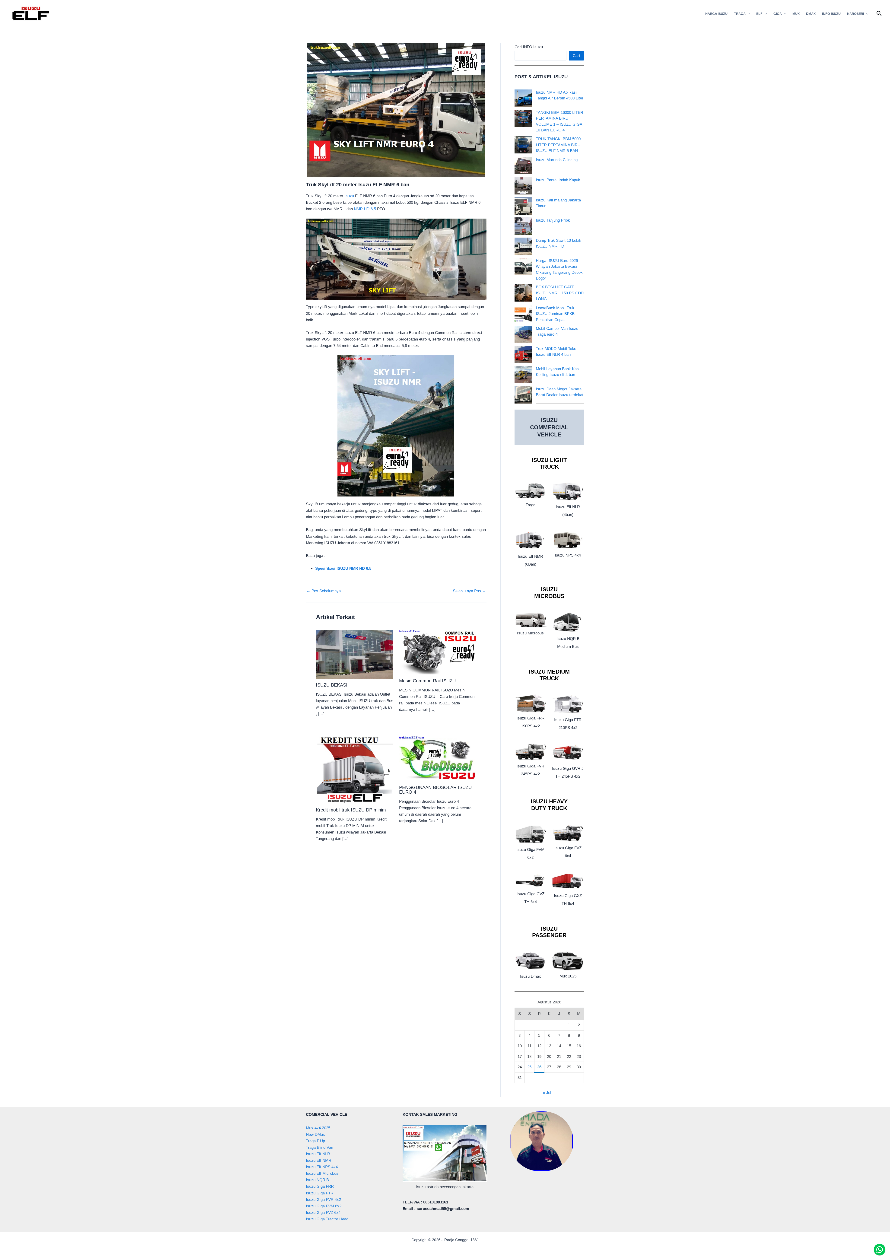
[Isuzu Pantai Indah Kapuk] (523, 185)
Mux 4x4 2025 (318, 1128)
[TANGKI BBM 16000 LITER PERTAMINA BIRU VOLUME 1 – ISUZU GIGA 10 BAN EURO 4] (523, 118)
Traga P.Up (315, 1141)
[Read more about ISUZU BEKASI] (355, 654)
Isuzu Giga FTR (319, 1193)
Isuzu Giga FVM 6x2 (323, 1206)
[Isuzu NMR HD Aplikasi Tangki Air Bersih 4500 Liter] (523, 98)
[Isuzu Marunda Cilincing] (523, 165)
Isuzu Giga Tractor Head (327, 1219)
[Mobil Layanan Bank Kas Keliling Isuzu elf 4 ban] (523, 374)
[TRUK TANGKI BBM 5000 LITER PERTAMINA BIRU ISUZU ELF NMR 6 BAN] (523, 144)
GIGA (777, 14)
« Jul (547, 1093)
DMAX (811, 14)
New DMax (315, 1134)
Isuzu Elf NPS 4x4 (322, 1167)
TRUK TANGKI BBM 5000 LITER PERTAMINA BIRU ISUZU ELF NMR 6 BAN (558, 145)
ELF (759, 14)
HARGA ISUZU (716, 14)
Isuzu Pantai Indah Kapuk (558, 180)
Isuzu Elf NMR (318, 1160)
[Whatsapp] (879, 1249)
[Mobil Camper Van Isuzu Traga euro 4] (523, 334)
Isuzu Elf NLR (318, 1154)
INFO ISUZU (831, 14)
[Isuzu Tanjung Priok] (523, 226)
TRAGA (740, 14)
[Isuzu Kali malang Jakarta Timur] (523, 206)
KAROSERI (855, 14)
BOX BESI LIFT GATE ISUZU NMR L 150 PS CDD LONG (560, 293)
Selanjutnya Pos (469, 591)
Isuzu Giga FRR (320, 1186)
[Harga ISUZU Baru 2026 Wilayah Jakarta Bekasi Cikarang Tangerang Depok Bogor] (523, 266)
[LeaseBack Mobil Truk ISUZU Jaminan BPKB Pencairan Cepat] (523, 313)
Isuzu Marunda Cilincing (557, 160)
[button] (748, 13)
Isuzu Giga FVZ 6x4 (323, 1212)
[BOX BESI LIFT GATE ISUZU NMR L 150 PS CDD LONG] (523, 293)
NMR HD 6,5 (365, 209)
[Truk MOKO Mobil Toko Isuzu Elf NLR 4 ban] (523, 354)
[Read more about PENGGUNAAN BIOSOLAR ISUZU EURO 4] (438, 758)
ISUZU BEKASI (331, 684)
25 (529, 1067)
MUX (796, 14)
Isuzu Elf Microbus (322, 1173)
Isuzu (349, 196)
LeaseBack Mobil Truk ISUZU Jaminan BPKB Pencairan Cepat (555, 314)
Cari (576, 56)
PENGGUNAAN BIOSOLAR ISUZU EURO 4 (435, 790)
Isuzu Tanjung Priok (553, 220)
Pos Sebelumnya (323, 591)
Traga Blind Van (319, 1147)
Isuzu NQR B (317, 1180)
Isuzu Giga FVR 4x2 (323, 1199)
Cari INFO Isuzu (529, 47)
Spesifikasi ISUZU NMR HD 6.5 (343, 568)
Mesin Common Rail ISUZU (427, 680)
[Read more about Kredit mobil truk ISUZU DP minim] (355, 769)
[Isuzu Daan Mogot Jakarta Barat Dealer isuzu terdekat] (523, 395)
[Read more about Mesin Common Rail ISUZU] (438, 652)
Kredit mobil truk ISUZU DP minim (351, 809)
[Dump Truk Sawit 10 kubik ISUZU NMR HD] (523, 246)
